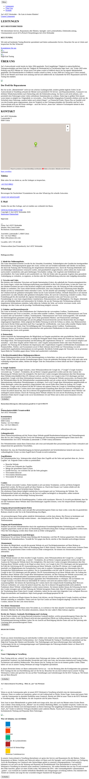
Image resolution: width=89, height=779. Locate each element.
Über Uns (9, 8)
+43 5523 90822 (7, 184)
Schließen (5, 399)
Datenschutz (13, 214)
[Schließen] (2, 634)
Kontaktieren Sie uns (8, 48)
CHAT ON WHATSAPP (10, 197)
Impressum (5, 214)
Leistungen (10, 6)
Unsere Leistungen (8, 16)
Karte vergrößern (6, 171)
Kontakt (8, 10)
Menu (4, 2)
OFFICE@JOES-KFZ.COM (11, 210)
